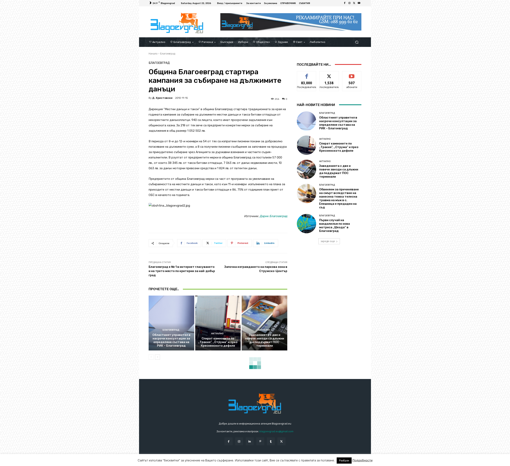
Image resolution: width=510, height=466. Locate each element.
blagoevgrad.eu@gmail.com (276, 431)
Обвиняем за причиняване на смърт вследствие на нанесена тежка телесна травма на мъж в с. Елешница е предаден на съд (339, 198)
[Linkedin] (250, 441)
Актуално (217, 333)
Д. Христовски (162, 98)
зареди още (328, 241)
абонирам (352, 74)
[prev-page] (151, 357)
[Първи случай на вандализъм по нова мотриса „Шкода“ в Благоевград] (306, 223)
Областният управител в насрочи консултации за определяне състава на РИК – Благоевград (171, 340)
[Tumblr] (271, 441)
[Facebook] (344, 3)
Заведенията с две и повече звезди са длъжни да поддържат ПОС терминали (264, 340)
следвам (329, 74)
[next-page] (157, 357)
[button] (356, 42)
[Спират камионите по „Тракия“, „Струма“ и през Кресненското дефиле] (218, 323)
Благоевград (167, 53)
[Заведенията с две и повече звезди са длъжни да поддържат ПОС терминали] (264, 323)
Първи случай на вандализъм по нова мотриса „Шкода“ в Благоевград (334, 225)
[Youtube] (359, 3)
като (306, 74)
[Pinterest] (260, 441)
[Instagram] (349, 3)
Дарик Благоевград (273, 216)
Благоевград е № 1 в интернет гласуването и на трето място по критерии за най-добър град (182, 271)
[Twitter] (354, 3)
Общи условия (196, 462)
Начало (153, 53)
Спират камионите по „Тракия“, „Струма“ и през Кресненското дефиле (217, 342)
